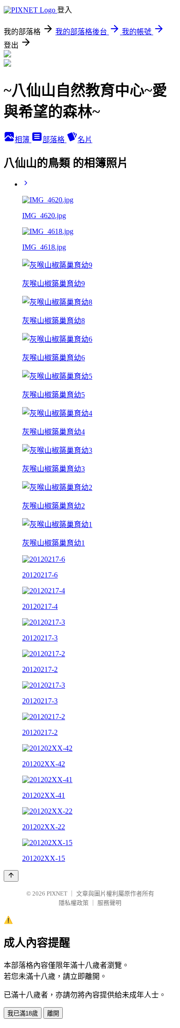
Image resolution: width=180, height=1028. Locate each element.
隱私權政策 (74, 902)
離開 (53, 1013)
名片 (85, 140)
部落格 (54, 140)
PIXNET (57, 893)
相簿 (23, 140)
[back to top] (11, 876)
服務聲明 (109, 902)
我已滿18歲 (22, 1013)
